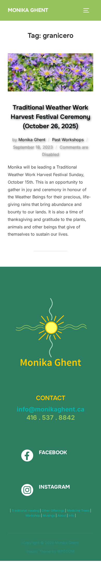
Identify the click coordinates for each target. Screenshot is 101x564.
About (62, 515)
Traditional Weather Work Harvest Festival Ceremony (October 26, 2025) (50, 117)
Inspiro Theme (39, 551)
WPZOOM (66, 551)
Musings (49, 515)
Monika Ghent (28, 10)
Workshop (33, 515)
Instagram (54, 487)
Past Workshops (68, 139)
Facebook (53, 452)
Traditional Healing (26, 510)
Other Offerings (53, 510)
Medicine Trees (78, 510)
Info (72, 515)
